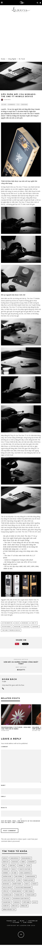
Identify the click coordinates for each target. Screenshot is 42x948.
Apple (5, 858)
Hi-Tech (4, 104)
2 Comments (11, 104)
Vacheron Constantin (21, 898)
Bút (4, 865)
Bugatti (21, 670)
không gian (7, 876)
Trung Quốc (30, 894)
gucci (14, 869)
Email (3, 796)
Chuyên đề (33, 921)
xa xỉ (35, 902)
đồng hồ (24, 905)
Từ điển (16, 922)
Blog (22, 921)
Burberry (31, 861)
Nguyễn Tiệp (36, 730)
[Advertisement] (21, 35)
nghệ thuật (17, 883)
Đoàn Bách (7, 99)
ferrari (5, 869)
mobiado (25, 623)
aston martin (7, 623)
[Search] (37, 2)
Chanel (21, 865)
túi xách (6, 898)
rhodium (17, 626)
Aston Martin (24, 111)
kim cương (18, 876)
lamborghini (30, 876)
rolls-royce (7, 887)
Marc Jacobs (28, 880)
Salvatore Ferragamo (23, 887)
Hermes (5, 872)
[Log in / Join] (40, 2)
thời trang (29, 891)
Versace (17, 902)
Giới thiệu (27, 922)
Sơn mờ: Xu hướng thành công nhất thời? (21, 663)
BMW (23, 861)
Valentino (6, 902)
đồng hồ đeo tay (9, 909)
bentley (6, 861)
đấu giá (15, 905)
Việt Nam (26, 902)
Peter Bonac (6, 626)
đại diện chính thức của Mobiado (26, 608)
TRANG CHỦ (11, 921)
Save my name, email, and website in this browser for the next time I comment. (20, 821)
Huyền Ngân (5, 730)
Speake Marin (16, 891)
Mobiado (7, 114)
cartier (12, 865)
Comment (4, 746)
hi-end (14, 872)
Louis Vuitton (8, 880)
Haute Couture (25, 869)
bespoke (15, 861)
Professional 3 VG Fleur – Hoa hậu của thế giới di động (16, 728)
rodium (26, 626)
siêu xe (5, 891)
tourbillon (7, 894)
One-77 (34, 623)
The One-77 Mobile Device (11, 630)
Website (4, 807)
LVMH (19, 880)
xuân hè (6, 905)
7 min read (24, 104)
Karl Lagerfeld (25, 872)
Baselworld (26, 858)
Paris (27, 883)
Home (3, 59)
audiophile (15, 858)
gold (17, 623)
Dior (28, 865)
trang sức (19, 894)
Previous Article (21, 659)
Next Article (21, 667)
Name (3, 785)
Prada (35, 883)
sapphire (35, 626)
